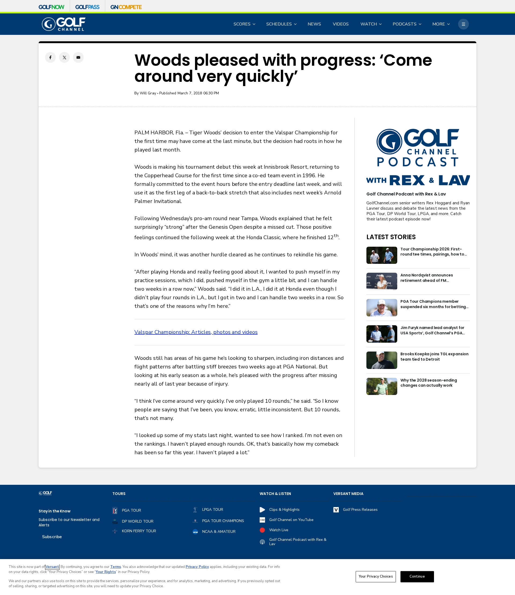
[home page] (64, 24)
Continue (417, 576)
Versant (52, 566)
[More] (463, 24)
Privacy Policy (197, 566)
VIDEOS (341, 24)
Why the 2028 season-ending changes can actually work (428, 383)
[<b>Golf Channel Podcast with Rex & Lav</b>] (418, 157)
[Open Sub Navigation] (254, 24)
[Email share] (78, 57)
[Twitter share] (64, 57)
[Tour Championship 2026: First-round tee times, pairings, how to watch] (381, 255)
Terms (115, 566)
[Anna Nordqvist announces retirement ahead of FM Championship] (381, 281)
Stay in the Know (55, 511)
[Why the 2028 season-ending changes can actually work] (381, 386)
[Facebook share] (50, 57)
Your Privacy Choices (376, 576)
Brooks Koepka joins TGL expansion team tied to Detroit (434, 357)
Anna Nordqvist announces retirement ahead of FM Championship (426, 278)
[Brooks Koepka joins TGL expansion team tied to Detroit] (381, 360)
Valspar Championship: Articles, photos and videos (196, 332)
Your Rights (106, 572)
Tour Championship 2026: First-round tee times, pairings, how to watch (432, 252)
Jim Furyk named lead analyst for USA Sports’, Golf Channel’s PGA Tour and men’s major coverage (432, 330)
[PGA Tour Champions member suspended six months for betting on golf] (381, 307)
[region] (257, 577)
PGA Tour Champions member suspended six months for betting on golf (433, 304)
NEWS (314, 24)
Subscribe (52, 537)
